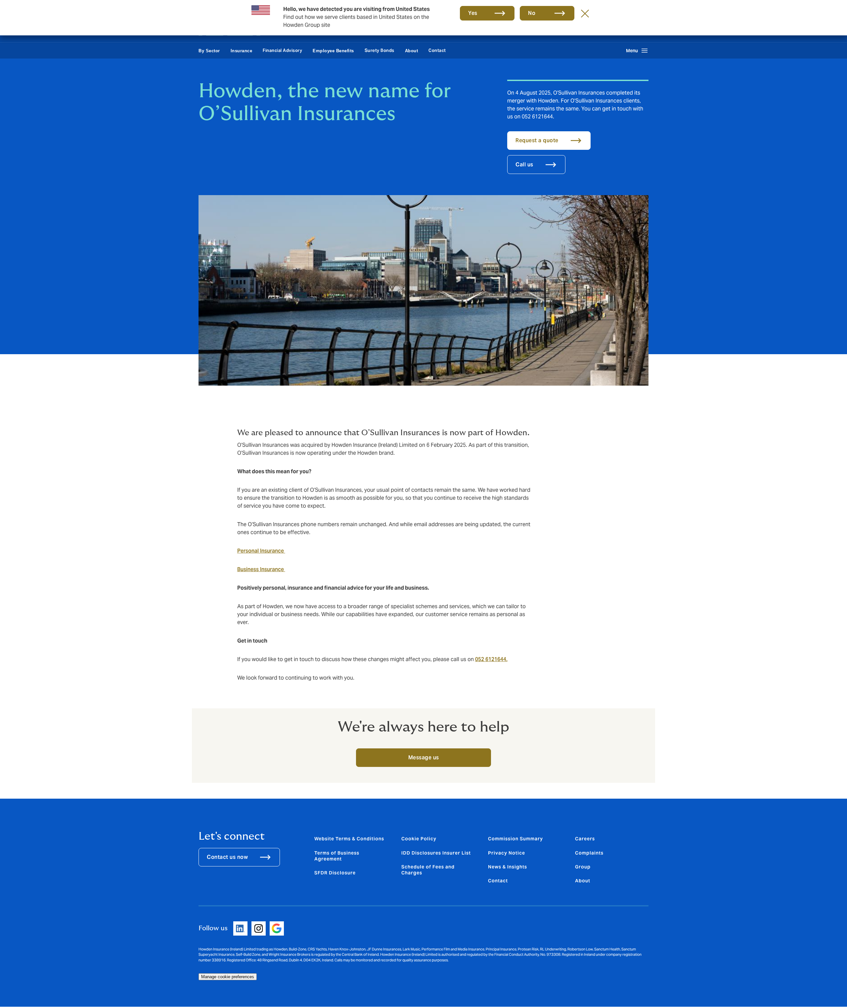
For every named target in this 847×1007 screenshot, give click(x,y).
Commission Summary (515, 839)
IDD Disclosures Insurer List (436, 853)
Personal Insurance (261, 550)
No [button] (531, 13)
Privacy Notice (506, 853)
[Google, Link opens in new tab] (276, 928)
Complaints (589, 853)
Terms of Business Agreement (336, 856)
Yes (472, 13)
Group (583, 867)
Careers (585, 839)
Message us (423, 757)
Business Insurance (261, 569)
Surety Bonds (379, 50)
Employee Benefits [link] (333, 50)
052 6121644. (491, 659)
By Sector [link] (209, 50)
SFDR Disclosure (335, 873)
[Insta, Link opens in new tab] (258, 928)
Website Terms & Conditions (349, 839)
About (582, 881)
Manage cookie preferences (227, 976)
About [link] (411, 50)
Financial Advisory (282, 50)
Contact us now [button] (227, 857)
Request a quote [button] (536, 140)
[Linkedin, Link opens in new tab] (240, 928)
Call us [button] (524, 164)
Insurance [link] (241, 50)
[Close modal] (585, 13)
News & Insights (507, 867)
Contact (437, 50)
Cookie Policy (418, 839)
